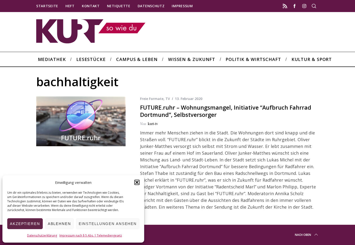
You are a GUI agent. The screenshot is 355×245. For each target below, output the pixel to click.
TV (167, 98)
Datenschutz (151, 6)
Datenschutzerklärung (42, 235)
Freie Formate (151, 98)
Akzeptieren (25, 224)
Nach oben (303, 235)
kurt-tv (153, 123)
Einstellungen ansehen (108, 224)
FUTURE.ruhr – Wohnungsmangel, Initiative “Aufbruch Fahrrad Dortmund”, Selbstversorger (225, 111)
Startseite (47, 6)
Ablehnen (59, 224)
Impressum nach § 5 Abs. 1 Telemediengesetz (90, 235)
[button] (137, 182)
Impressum (182, 6)
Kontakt (91, 6)
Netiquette (118, 6)
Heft (70, 6)
